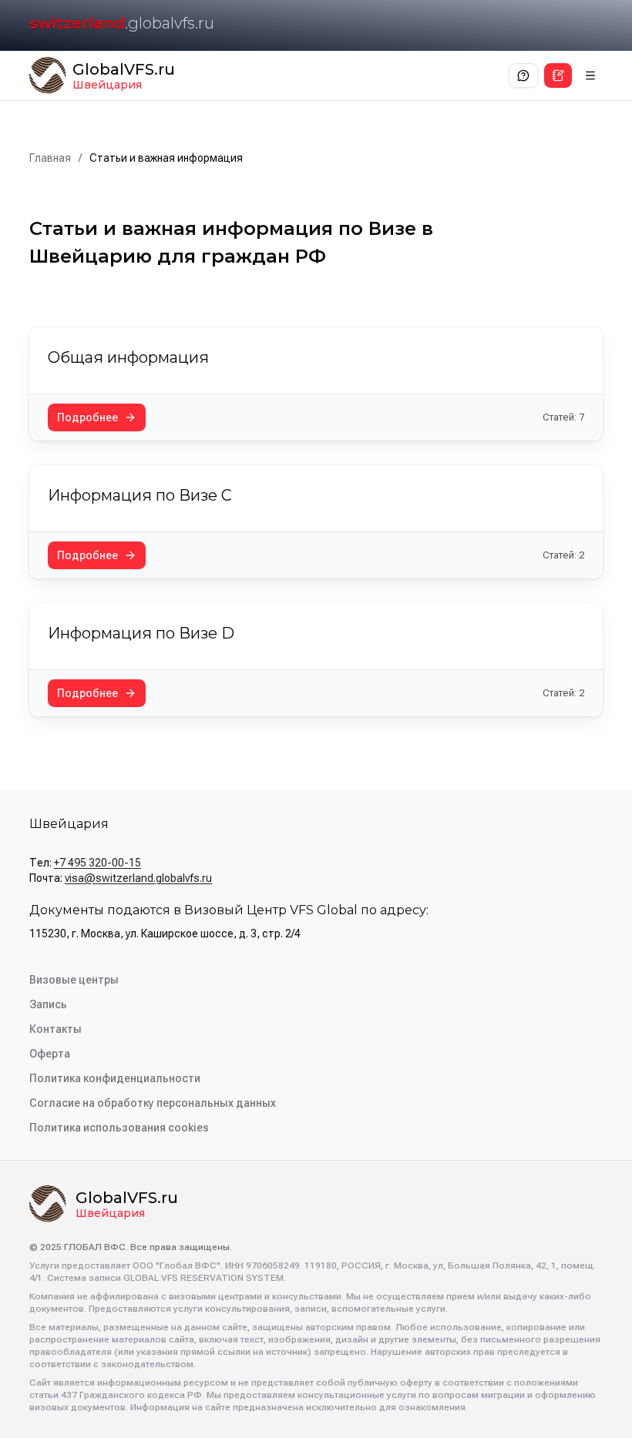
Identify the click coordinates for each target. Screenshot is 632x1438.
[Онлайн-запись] (558, 75)
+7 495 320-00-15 (97, 862)
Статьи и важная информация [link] (166, 158)
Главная (50, 158)
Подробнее (87, 417)
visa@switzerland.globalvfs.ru (138, 878)
